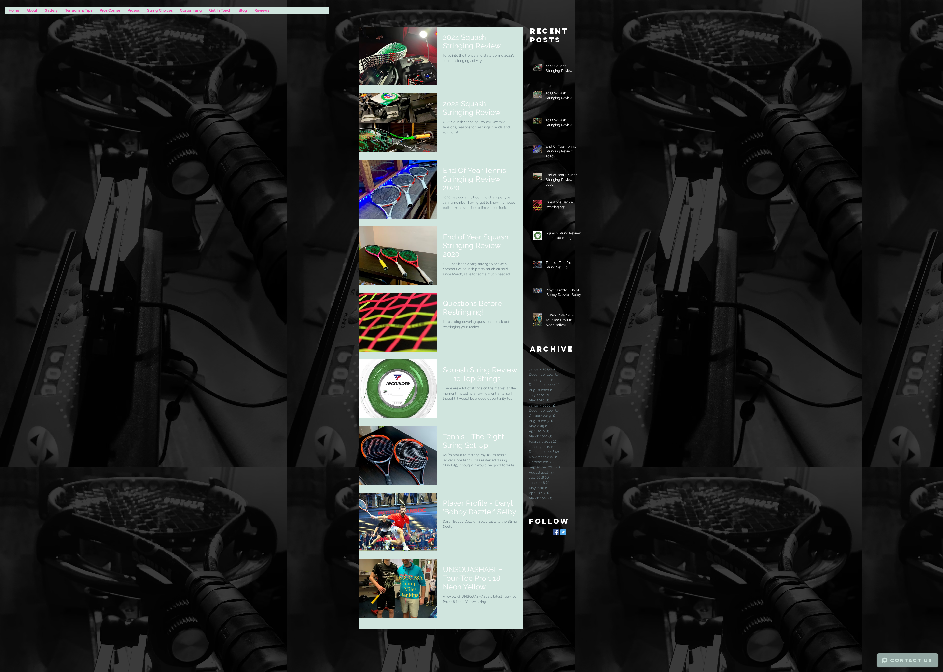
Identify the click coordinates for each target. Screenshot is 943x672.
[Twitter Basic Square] (563, 532)
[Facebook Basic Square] (556, 532)
